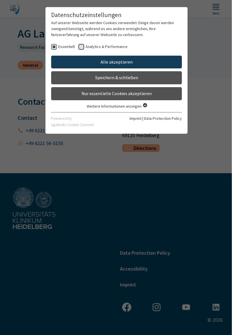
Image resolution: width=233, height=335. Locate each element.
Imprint (136, 118)
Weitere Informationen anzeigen (114, 106)
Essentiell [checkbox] (66, 46)
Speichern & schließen (116, 77)
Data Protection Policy (163, 118)
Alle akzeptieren (117, 62)
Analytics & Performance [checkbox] (107, 46)
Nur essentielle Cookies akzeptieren (117, 93)
